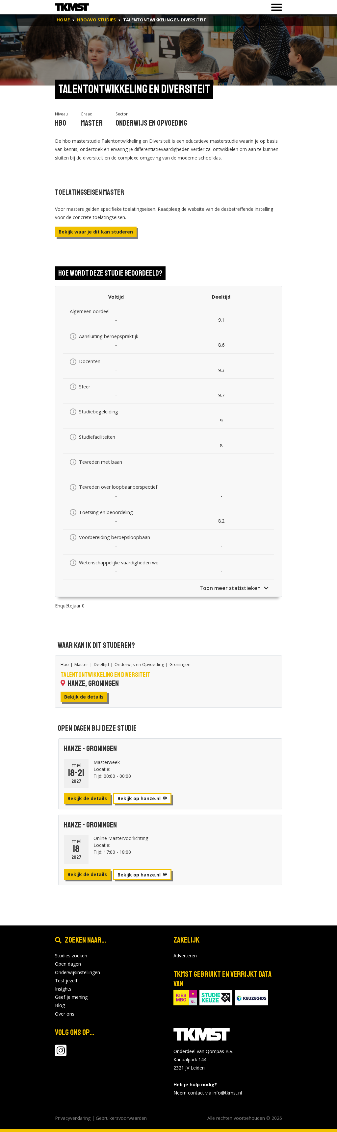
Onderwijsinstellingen (77, 972)
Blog (60, 1005)
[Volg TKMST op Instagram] (60, 1053)
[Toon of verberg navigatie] (274, 7)
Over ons (64, 1014)
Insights (63, 989)
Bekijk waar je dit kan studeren (96, 232)
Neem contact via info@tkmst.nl (207, 1093)
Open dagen (68, 964)
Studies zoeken (71, 955)
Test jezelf (66, 980)
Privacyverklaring (73, 1118)
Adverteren (185, 955)
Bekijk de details (84, 697)
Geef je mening (71, 997)
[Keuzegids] (251, 997)
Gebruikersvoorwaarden (121, 1118)
